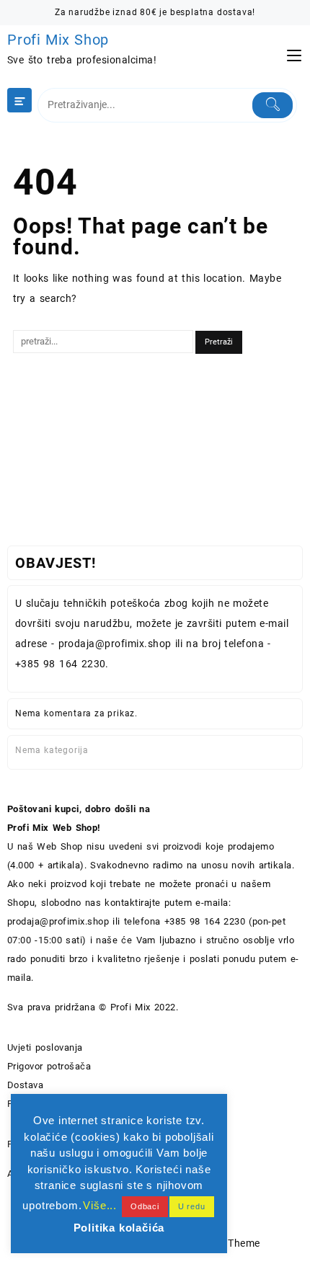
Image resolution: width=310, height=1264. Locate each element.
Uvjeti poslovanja (45, 1047)
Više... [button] (100, 1205)
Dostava (25, 1085)
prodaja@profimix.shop (58, 921)
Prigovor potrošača (49, 1066)
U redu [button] (191, 1206)
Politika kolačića (119, 1227)
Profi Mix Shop (58, 39)
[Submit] (272, 105)
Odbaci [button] (144, 1206)
